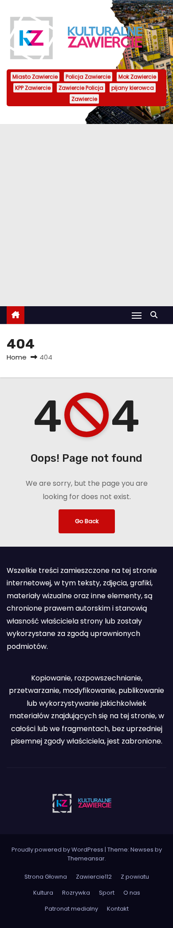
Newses (141, 849)
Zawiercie (84, 99)
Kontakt (118, 908)
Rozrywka (76, 892)
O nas (131, 892)
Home (17, 357)
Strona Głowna (45, 876)
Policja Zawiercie (88, 76)
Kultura (43, 892)
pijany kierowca (132, 88)
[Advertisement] (86, 215)
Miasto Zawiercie (35, 76)
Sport (106, 892)
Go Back (86, 521)
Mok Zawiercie (137, 76)
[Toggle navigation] (136, 315)
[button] (156, 314)
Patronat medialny (71, 908)
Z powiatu (135, 876)
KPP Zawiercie (33, 88)
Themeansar (86, 858)
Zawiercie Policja (81, 88)
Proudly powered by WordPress (58, 849)
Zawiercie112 (94, 876)
